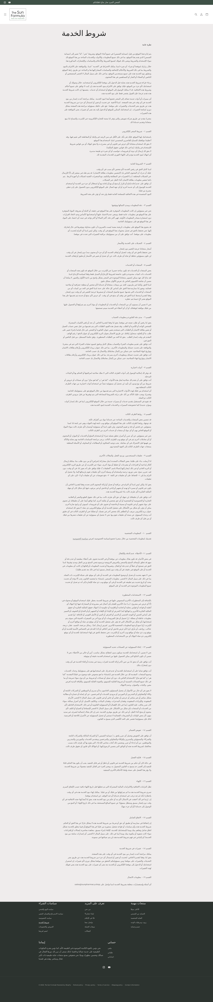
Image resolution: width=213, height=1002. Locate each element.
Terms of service (103, 985)
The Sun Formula (50, 985)
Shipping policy (117, 985)
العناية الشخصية (136, 918)
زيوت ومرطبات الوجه (138, 922)
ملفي (110, 948)
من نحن (88, 909)
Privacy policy (90, 985)
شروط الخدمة (44, 922)
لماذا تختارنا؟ (89, 914)
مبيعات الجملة (90, 927)
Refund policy (78, 985)
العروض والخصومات (46, 927)
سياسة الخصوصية (45, 918)
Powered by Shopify (64, 985)
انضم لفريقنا (43, 931)
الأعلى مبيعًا (135, 909)
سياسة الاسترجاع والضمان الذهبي (51, 914)
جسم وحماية (135, 927)
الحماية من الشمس (138, 914)
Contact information (132, 985)
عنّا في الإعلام (90, 918)
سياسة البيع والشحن (46, 909)
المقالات (88, 931)
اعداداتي (111, 957)
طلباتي (110, 953)
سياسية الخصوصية (80, 538)
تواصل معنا (89, 922)
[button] (5, 14)
